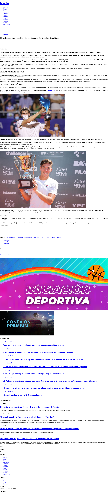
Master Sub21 (33, 237)
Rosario (5, 7)
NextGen (42, 237)
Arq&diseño (6, 24)
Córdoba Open (51, 90)
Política (5, 10)
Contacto (5, 481)
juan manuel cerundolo (23, 237)
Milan (38, 237)
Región (5, 9)
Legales (5, 484)
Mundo (5, 22)
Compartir (6, 240)
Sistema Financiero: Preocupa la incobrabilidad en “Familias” (27, 417)
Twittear (5, 241)
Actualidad (6, 13)
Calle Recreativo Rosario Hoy (6, 252)
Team (4, 482)
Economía (6, 12)
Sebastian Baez (50, 237)
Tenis (55, 237)
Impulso (4, 3)
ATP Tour (5, 237)
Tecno (5, 15)
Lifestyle (5, 19)
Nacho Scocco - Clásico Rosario (6, 254)
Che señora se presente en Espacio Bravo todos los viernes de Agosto (29, 407)
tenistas (59, 237)
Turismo (5, 21)
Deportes (5, 16)
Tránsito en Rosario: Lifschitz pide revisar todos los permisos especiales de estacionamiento (39, 428)
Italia (15, 237)
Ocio (4, 18)
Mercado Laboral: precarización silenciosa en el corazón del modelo (29, 438)
